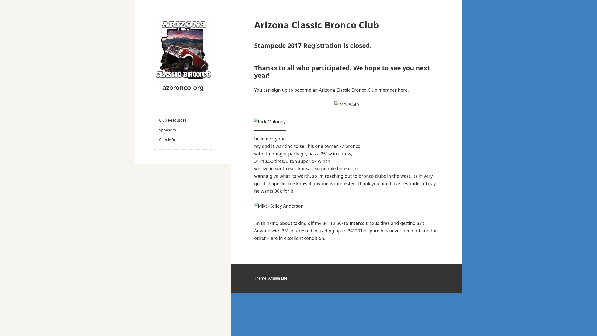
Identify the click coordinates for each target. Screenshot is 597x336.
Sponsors (167, 130)
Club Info (167, 139)
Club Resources (172, 120)
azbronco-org (183, 87)
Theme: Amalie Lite (270, 278)
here (403, 90)
